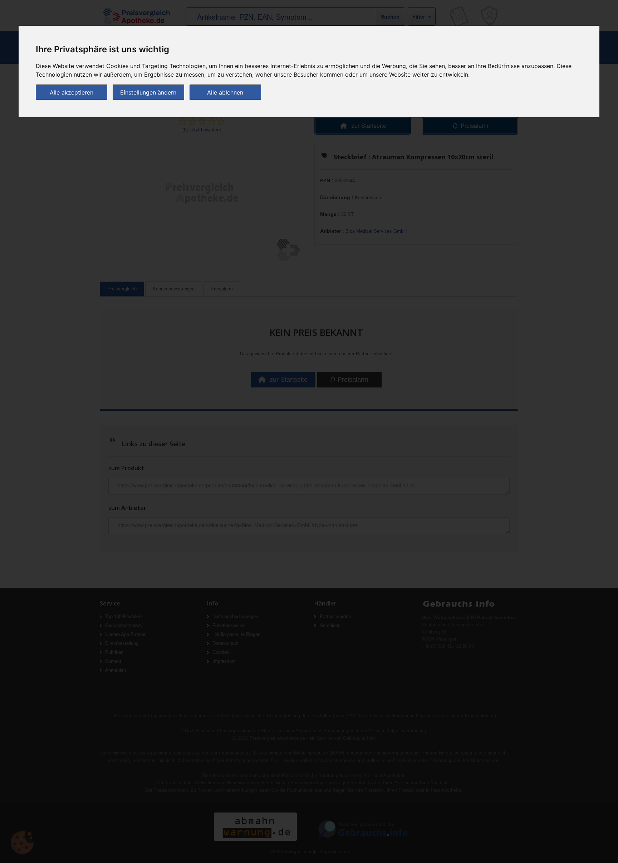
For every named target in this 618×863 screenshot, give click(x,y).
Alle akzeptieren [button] (71, 92)
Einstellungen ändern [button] (148, 92)
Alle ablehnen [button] (225, 92)
